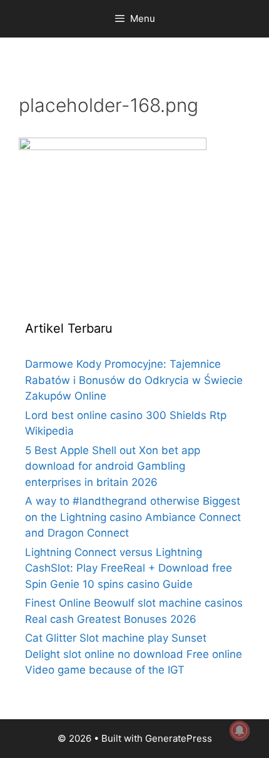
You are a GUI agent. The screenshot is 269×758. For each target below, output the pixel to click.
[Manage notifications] (240, 730)
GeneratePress (178, 738)
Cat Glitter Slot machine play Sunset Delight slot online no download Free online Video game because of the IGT (133, 654)
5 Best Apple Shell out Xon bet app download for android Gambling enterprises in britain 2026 (112, 466)
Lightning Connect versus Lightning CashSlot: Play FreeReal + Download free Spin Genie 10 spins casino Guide (128, 568)
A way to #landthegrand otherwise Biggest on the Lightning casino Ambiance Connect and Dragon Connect (133, 517)
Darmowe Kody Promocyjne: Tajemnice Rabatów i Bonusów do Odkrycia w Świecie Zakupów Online (134, 380)
